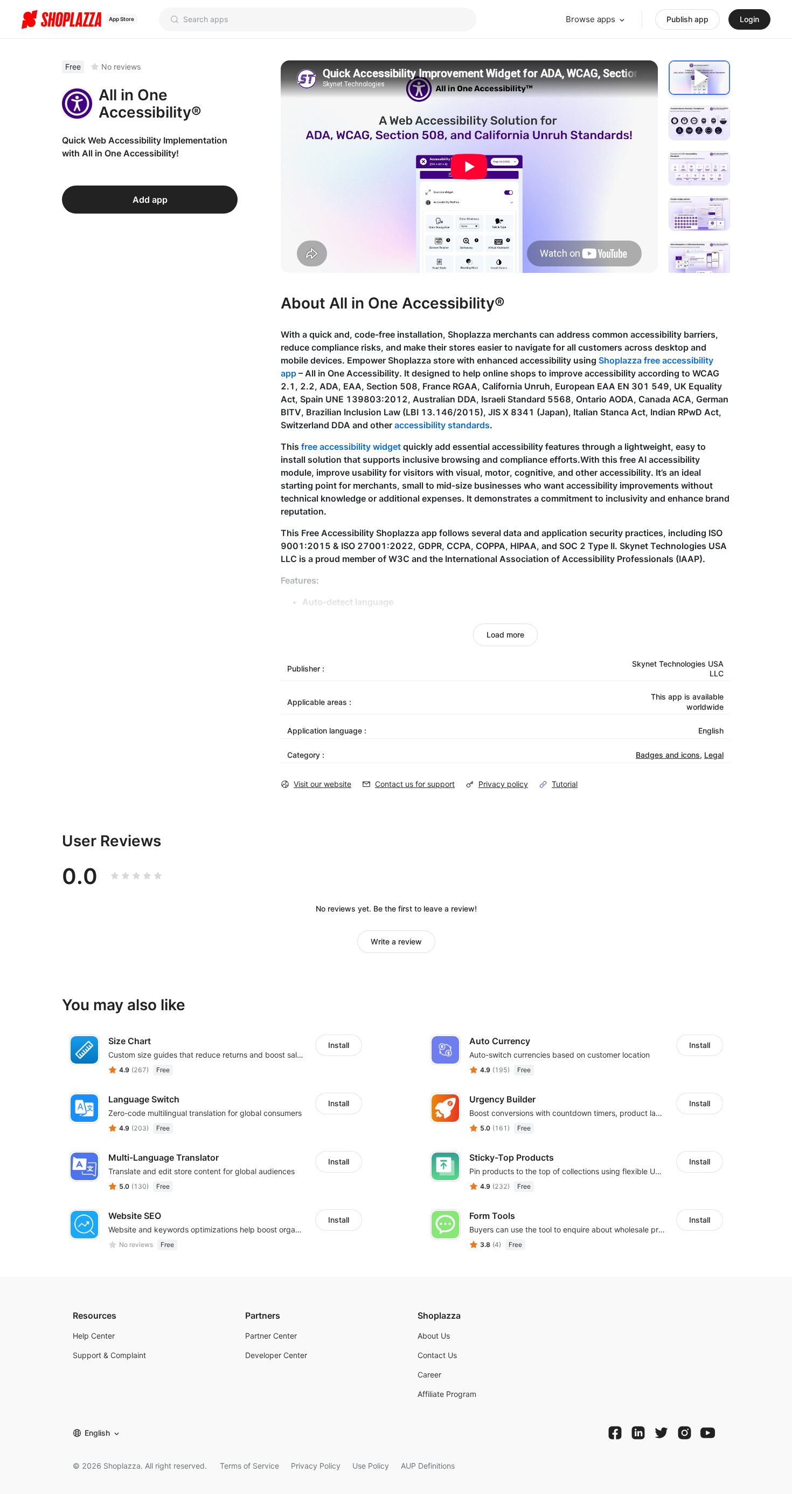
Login (749, 19)
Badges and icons (668, 754)
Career (429, 1374)
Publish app (687, 19)
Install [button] (338, 1045)
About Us (434, 1335)
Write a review (396, 941)
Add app (150, 199)
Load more (505, 634)
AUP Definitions (428, 1465)
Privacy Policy (316, 1465)
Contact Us (437, 1355)
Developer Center (276, 1355)
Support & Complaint (109, 1355)
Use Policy (370, 1465)
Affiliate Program (447, 1394)
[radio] (114, 876)
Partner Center (271, 1335)
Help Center (94, 1335)
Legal (714, 754)
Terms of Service (249, 1465)
